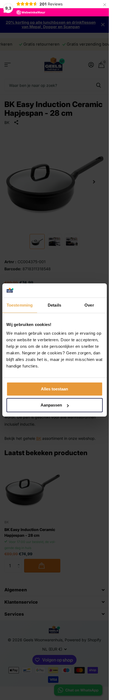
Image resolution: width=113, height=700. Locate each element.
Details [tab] (54, 305)
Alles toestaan (54, 389)
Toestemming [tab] (20, 305)
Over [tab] (89, 305)
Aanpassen (51, 405)
